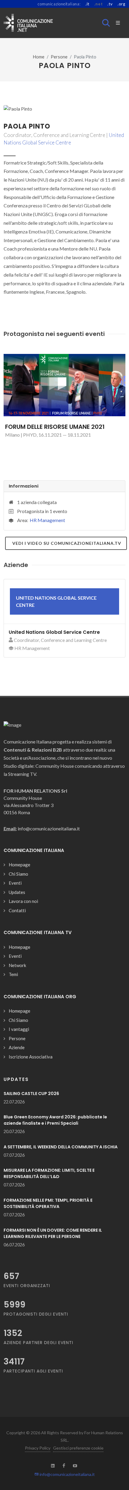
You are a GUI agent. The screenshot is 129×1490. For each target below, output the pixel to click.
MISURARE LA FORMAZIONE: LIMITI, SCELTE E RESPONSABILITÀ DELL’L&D (49, 1173)
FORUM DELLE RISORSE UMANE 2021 (55, 427)
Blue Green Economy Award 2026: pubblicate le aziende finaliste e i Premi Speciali (55, 1120)
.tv (109, 3)
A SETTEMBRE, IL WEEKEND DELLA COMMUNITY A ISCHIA (61, 1147)
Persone (59, 56)
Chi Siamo (18, 874)
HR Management (47, 520)
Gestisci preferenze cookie (78, 1447)
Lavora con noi (23, 901)
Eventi (15, 883)
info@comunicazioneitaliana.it (67, 1474)
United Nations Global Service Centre (54, 632)
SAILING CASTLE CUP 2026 (31, 1094)
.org (121, 3)
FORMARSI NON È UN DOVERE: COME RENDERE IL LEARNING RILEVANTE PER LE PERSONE (53, 1233)
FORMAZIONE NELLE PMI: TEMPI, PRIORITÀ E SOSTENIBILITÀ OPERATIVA (48, 1203)
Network (17, 965)
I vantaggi (19, 1029)
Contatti (17, 910)
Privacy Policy (37, 1447)
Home (38, 56)
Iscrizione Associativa (30, 1056)
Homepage (19, 864)
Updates (17, 892)
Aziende (17, 1047)
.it (87, 3)
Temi (13, 974)
